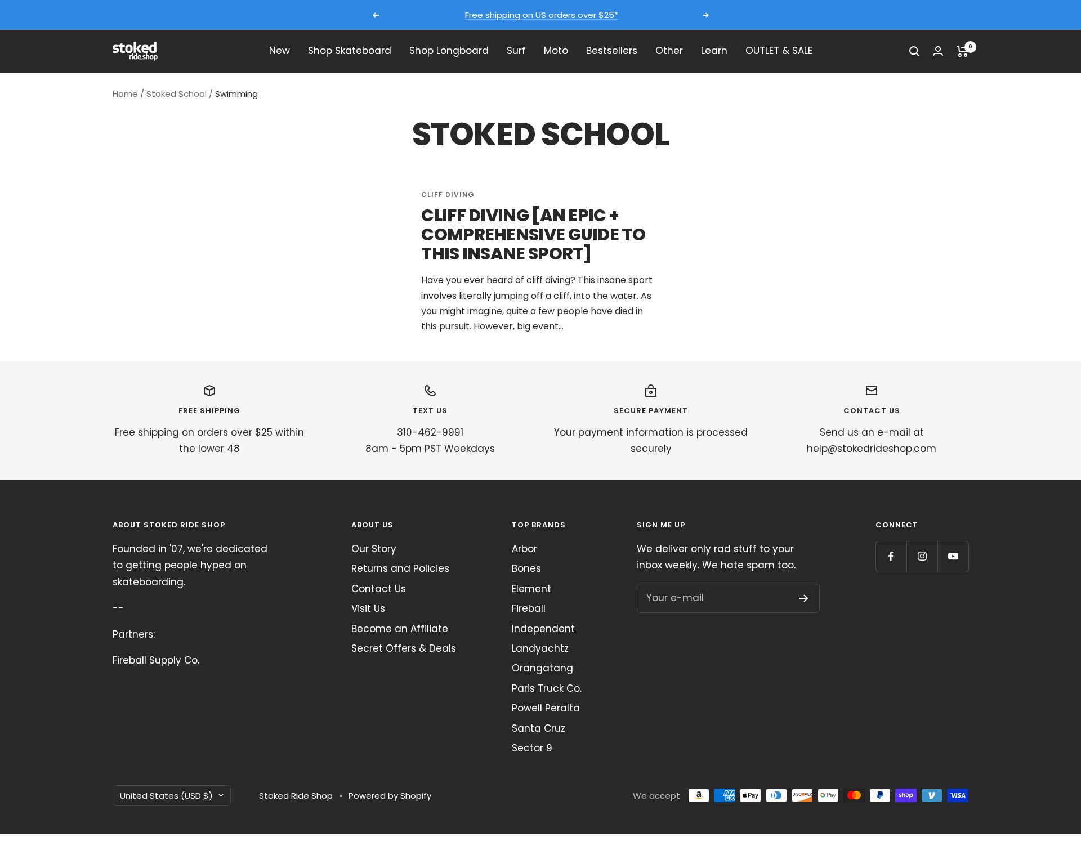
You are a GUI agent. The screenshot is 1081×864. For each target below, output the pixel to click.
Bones (526, 568)
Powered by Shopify (390, 796)
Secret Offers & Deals (403, 648)
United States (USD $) (166, 796)
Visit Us (368, 608)
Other (669, 50)
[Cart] (962, 51)
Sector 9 (532, 748)
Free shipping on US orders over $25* (541, 15)
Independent (543, 628)
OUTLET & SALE (778, 50)
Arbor (524, 549)
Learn (714, 50)
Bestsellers (611, 50)
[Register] (803, 598)
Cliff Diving (448, 194)
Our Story (373, 549)
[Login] (938, 51)
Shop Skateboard (349, 50)
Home (125, 94)
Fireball (529, 608)
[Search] (914, 51)
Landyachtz (540, 648)
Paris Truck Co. (547, 688)
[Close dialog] (1055, 529)
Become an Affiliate (399, 628)
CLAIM (980, 773)
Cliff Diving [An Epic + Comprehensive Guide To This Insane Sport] (533, 234)
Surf (516, 50)
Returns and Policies (400, 568)
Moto (556, 50)
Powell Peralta (546, 708)
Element (531, 589)
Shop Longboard (449, 50)
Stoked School (176, 94)
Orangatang (542, 668)
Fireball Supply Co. (156, 660)
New (279, 50)
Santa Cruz (538, 728)
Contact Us (378, 589)
